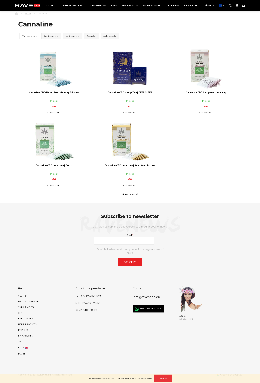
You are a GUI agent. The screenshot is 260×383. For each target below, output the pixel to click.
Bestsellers (91, 36)
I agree (163, 378)
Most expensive (73, 36)
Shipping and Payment (88, 303)
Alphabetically (109, 36)
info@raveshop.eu (146, 297)
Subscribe (130, 262)
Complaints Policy (86, 310)
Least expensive (51, 36)
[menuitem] (51, 5)
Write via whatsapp (151, 309)
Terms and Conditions (88, 296)
